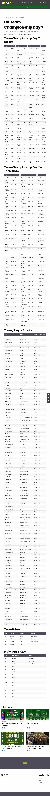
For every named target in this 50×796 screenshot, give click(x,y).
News (40, 782)
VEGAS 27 (29, 2)
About (40, 785)
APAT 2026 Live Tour (33, 724)
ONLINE (24, 2)
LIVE (19, 2)
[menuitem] (19, 3)
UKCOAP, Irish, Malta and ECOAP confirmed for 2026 (12, 747)
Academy (35, 2)
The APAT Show (43, 2)
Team (22, 17)
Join (25, 7)
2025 (19, 17)
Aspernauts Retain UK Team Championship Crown (35, 747)
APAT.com (41, 778)
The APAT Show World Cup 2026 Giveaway (12, 724)
